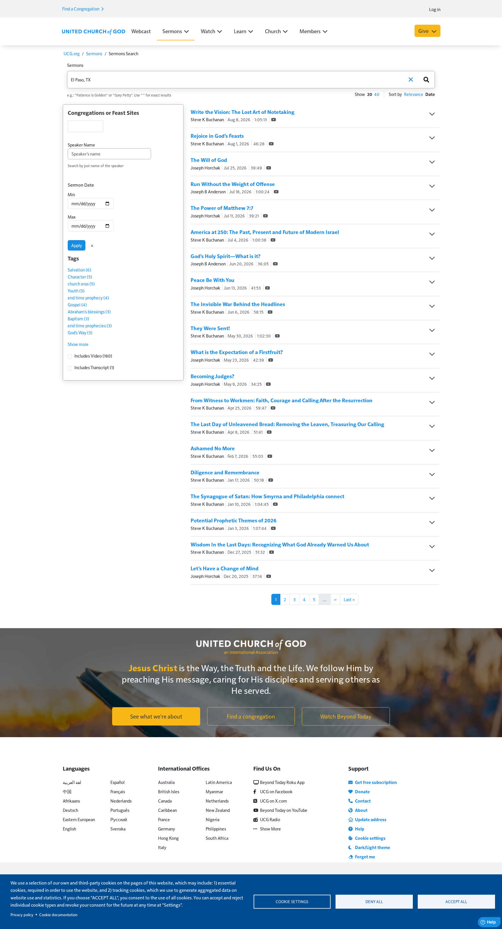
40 (376, 94)
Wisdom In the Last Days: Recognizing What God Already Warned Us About (280, 544)
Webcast (141, 31)
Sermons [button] (172, 31)
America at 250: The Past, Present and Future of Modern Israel (265, 231)
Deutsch (70, 810)
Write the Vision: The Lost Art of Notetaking (242, 111)
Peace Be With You (212, 279)
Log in (434, 9)
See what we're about (156, 716)
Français (117, 791)
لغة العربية (72, 782)
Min (71, 194)
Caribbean (167, 810)
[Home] (94, 31)
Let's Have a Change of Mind (225, 568)
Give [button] (424, 30)
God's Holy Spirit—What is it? (226, 256)
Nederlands (121, 800)
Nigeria (212, 819)
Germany (166, 828)
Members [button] (310, 31)
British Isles (168, 791)
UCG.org (72, 53)
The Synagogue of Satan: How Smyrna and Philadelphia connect (267, 496)
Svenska (118, 828)
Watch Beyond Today (346, 716)
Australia (166, 782)
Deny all (374, 901)
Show (360, 94)
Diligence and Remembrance (225, 472)
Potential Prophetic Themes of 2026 (234, 520)
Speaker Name (81, 144)
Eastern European (79, 819)
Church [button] (273, 31)
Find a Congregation (81, 8)
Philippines (216, 828)
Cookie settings (292, 901)
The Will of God (209, 159)
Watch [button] (208, 31)
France (164, 819)
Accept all (456, 901)
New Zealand (218, 810)
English (69, 828)
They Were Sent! (210, 328)
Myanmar (214, 791)
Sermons (94, 53)
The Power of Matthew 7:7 (222, 207)
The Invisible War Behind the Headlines (238, 304)
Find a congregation (251, 716)
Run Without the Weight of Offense (233, 184)
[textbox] (85, 126)
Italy (162, 847)
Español (117, 782)
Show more (78, 344)
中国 (67, 791)
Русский (118, 819)
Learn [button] (240, 31)
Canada (165, 800)
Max (72, 216)
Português (119, 810)
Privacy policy (21, 914)
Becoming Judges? (212, 376)
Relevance (413, 94)
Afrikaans (71, 800)
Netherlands (217, 800)
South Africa (217, 838)
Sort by (395, 94)
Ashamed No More (213, 448)
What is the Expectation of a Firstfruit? (237, 352)
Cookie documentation (58, 914)
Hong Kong (168, 838)
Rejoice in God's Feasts (217, 135)
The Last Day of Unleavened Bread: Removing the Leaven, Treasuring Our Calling (287, 424)
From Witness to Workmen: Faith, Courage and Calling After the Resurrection (281, 400)
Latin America (219, 782)
